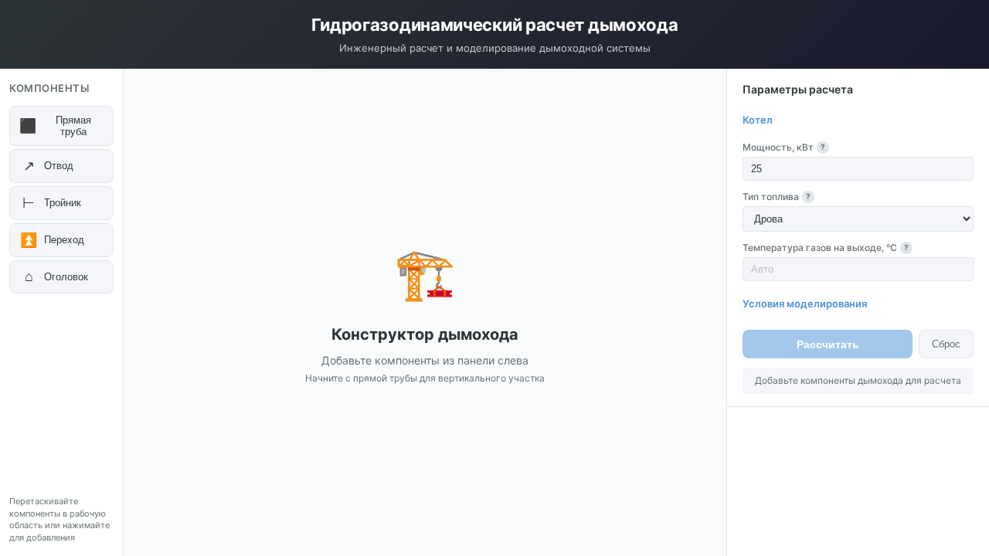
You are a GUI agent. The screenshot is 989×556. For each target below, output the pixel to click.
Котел (758, 120)
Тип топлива (777, 196)
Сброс (946, 344)
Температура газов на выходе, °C (826, 247)
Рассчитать (828, 344)
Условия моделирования (805, 303)
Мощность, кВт (784, 147)
